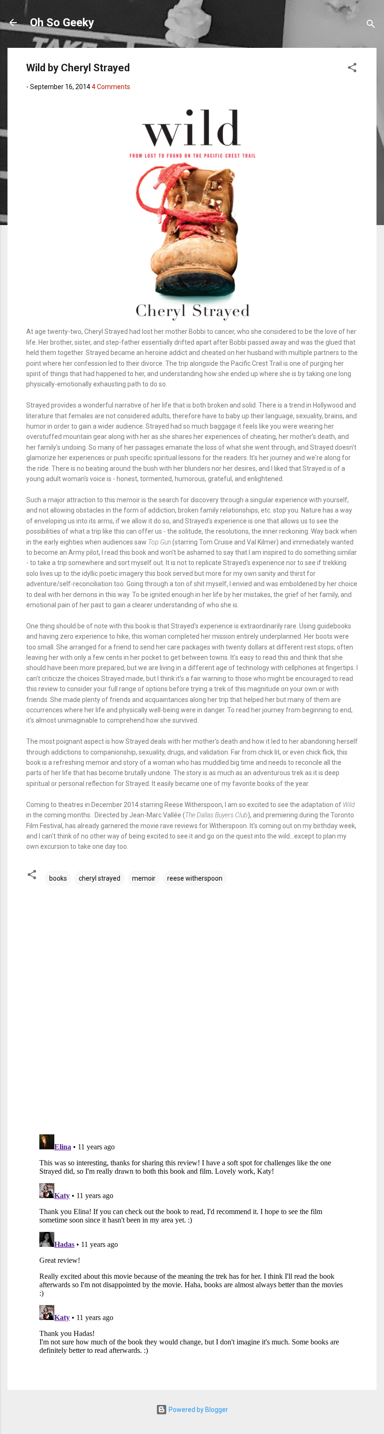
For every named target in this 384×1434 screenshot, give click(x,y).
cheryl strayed (99, 878)
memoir (143, 878)
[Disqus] (192, 1006)
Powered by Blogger (197, 1409)
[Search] (371, 25)
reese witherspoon (194, 878)
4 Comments (111, 87)
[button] (352, 69)
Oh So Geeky (62, 22)
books (58, 878)
